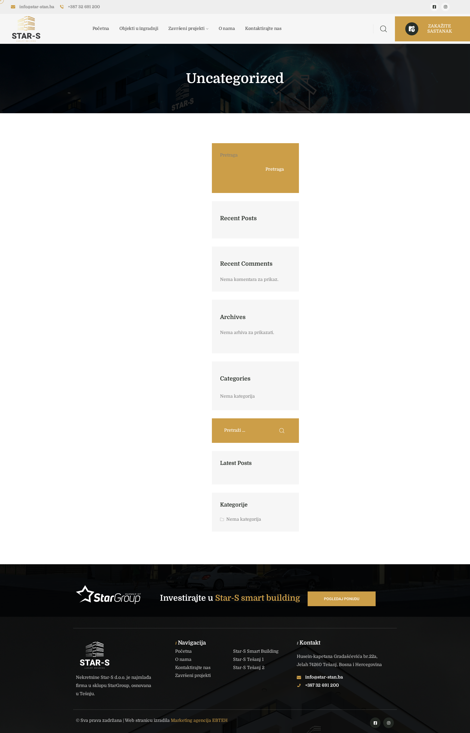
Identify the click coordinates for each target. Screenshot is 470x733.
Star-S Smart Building (256, 651)
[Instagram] (445, 7)
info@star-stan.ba (36, 6)
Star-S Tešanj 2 (248, 667)
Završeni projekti (186, 28)
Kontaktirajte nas (263, 28)
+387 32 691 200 (84, 6)
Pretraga (229, 155)
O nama (227, 28)
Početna (100, 28)
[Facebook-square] (434, 7)
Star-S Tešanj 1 (248, 659)
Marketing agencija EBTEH (199, 720)
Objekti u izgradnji (138, 28)
